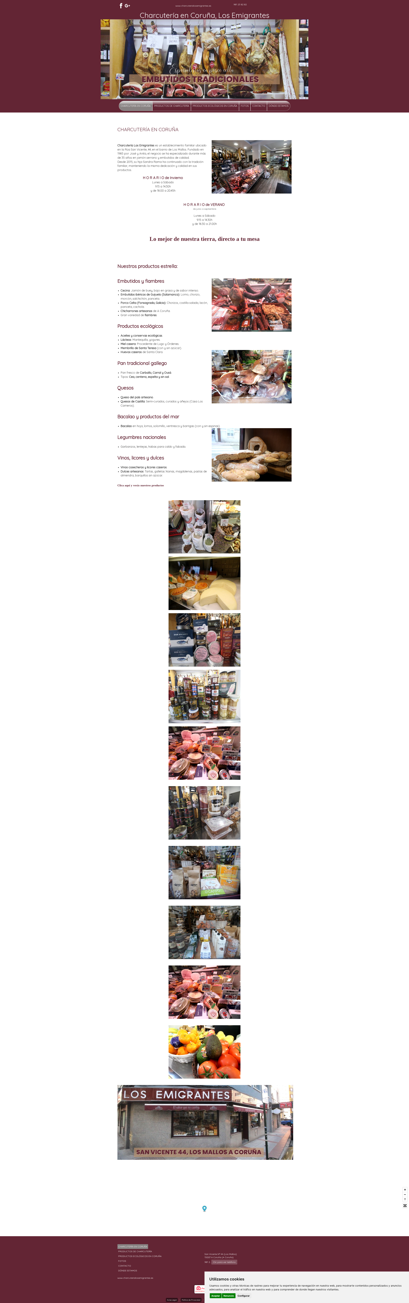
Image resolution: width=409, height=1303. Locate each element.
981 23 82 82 (240, 4)
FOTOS (245, 105)
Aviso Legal (172, 1300)
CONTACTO (258, 105)
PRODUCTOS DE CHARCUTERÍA (171, 105)
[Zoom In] (405, 1189)
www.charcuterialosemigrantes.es (193, 5)
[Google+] (127, 5)
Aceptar (215, 1295)
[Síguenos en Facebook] (121, 5)
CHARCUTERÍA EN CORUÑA (136, 105)
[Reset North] (405, 1199)
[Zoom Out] (405, 1194)
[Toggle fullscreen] (405, 1205)
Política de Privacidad (191, 1300)
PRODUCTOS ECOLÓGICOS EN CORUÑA (215, 105)
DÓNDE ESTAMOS (279, 105)
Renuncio (229, 1295)
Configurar (244, 1295)
